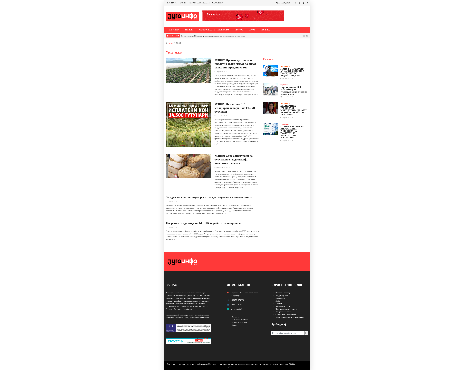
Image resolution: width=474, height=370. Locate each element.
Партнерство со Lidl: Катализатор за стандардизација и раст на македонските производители (213, 36)
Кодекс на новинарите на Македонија (290, 317)
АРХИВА (183, 3)
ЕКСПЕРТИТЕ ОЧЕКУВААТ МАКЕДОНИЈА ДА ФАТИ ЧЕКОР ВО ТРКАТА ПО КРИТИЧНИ (293, 110)
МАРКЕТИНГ (217, 3)
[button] (304, 36)
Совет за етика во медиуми (286, 314)
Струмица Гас (281, 298)
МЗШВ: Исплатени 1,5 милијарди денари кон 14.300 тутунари (235, 107)
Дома (171, 43)
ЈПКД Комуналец (282, 295)
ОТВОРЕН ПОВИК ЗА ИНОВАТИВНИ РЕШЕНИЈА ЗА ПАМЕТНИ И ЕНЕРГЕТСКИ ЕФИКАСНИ (292, 132)
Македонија (205, 30)
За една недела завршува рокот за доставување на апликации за (209, 197)
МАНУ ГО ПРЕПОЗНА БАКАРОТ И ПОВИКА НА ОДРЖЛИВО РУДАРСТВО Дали (292, 72)
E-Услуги (279, 303)
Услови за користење (239, 322)
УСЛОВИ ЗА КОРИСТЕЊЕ (199, 3)
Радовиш (284, 85)
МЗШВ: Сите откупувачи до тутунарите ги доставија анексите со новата (234, 159)
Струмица (174, 30)
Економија (223, 30)
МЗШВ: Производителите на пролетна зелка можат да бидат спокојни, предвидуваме (235, 63)
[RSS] (307, 3)
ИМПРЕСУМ (172, 3)
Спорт (252, 30)
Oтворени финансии (283, 312)
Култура (239, 30)
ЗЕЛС (278, 301)
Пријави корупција (283, 306)
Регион (189, 30)
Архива (234, 325)
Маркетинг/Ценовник (240, 319)
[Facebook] (295, 3)
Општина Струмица (283, 293)
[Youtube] (299, 3)
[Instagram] (303, 3)
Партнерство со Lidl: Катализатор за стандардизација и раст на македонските (293, 90)
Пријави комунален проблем (286, 309)
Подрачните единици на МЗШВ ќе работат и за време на (204, 223)
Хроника (265, 30)
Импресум (235, 317)
